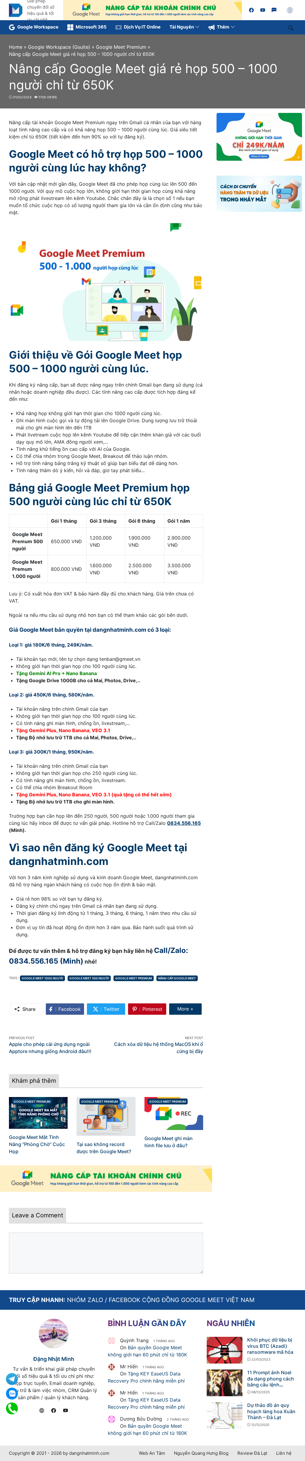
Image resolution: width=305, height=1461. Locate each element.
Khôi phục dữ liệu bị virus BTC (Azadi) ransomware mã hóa (270, 1346)
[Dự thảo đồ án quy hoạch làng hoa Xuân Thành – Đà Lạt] (224, 1415)
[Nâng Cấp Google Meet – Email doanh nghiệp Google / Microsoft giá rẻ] (15, 9)
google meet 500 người (89, 978)
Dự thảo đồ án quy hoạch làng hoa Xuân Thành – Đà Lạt (271, 1411)
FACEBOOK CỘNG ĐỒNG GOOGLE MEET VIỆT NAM (182, 1300)
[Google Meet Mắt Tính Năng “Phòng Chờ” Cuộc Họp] (38, 1112)
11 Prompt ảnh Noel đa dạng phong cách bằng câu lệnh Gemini (270, 1381)
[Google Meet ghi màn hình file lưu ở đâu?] (173, 1113)
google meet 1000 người (42, 978)
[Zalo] (274, 10)
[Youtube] (262, 10)
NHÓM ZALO (85, 1300)
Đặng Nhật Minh (53, 1359)
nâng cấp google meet (177, 978)
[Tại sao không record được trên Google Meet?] (106, 1116)
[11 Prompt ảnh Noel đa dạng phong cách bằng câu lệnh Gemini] (224, 1382)
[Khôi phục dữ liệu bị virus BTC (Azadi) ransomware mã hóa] (224, 1350)
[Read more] (152, 9)
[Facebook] (251, 10)
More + (189, 1008)
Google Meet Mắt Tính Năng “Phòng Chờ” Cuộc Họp (37, 1144)
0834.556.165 (184, 823)
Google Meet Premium (133, 978)
